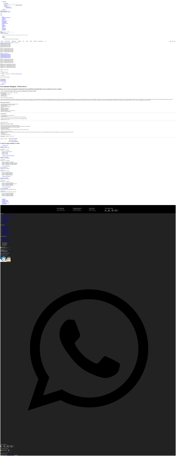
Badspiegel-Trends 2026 (5, 232)
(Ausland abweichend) (18, 73)
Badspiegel (3, 18)
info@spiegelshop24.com (15, 141)
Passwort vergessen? (9, 7)
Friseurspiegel (4, 22)
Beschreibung (4, 82)
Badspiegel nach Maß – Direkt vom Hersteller (8, 215)
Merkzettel (3, 9)
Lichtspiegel (4, 28)
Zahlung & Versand (5, 219)
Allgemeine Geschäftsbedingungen (7, 216)
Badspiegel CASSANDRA (4, 157)
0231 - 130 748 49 (14, 140)
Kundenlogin (4, 1)
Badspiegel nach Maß (5, 226)
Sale (45, 41)
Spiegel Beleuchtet (5, 231)
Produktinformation (5, 241)
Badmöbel (3, 199)
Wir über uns (4, 237)
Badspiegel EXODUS (3, 146)
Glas (3, 27)
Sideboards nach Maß (5, 201)
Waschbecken (4, 202)
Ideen (174, 41)
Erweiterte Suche (6, 33)
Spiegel (2, 41)
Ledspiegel (3, 29)
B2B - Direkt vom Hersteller (6, 240)
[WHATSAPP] (88, 436)
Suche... (2, 33)
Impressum (3, 218)
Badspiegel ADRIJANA (3, 167)
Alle (2, 16)
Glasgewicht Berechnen (5, 239)
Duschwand (4, 25)
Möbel (31, 41)
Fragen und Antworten (5, 238)
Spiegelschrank (4, 21)
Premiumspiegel (7, 41)
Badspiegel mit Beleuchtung (6, 17)
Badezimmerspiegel (5, 23)
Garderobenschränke (5, 200)
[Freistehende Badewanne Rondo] (5, 54)
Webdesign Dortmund (10, 455)
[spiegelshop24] (3, 10)
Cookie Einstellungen (5, 223)
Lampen (27, 41)
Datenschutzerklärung (5, 221)
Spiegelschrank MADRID (4, 188)
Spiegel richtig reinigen (5, 234)
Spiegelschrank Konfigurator (6, 230)
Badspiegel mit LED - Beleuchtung (7, 227)
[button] (0, 58)
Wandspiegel (4, 19)
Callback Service (4, 220)
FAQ (172, 41)
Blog (170, 41)
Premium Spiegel (4, 20)
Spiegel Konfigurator (5, 228)
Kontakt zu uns (4, 217)
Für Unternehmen (40, 41)
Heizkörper (3, 26)
